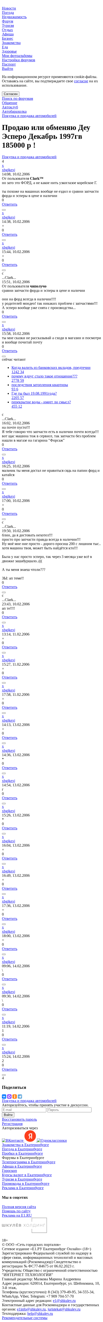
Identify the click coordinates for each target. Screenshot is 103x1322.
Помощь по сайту (16, 1211)
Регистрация (12, 1124)
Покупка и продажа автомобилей (29, 116)
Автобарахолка (14, 111)
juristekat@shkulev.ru (64, 1309)
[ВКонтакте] (4, 1096)
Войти (8, 1115)
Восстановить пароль (19, 1119)
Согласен (10, 94)
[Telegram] (20, 1096)
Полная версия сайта (19, 1207)
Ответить (9, 204)
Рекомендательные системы (24, 1318)
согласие (81, 81)
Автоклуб (10, 107)
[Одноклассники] (14, 1096)
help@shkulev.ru (40, 1313)
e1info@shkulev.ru (31, 1309)
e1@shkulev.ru (64, 1301)
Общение (9, 103)
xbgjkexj (8, 170)
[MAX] (9, 1096)
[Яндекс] (30, 1140)
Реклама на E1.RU (17, 1215)
